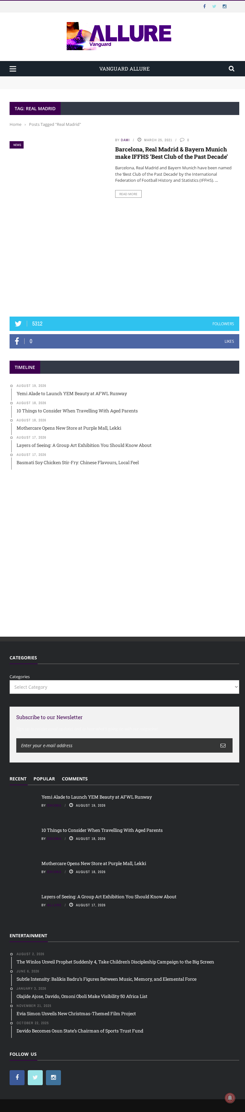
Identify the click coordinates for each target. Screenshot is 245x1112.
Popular (44, 779)
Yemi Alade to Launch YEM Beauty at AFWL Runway (62, 79)
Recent (18, 779)
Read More (128, 194)
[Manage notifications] (230, 1098)
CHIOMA (54, 805)
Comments (75, 779)
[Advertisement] (124, 259)
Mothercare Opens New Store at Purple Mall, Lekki (93, 863)
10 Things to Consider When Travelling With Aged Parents (67, 85)
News (17, 145)
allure (54, 905)
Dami (125, 140)
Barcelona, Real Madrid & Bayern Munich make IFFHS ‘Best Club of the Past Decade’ (171, 152)
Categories (20, 676)
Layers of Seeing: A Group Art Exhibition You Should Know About (108, 896)
